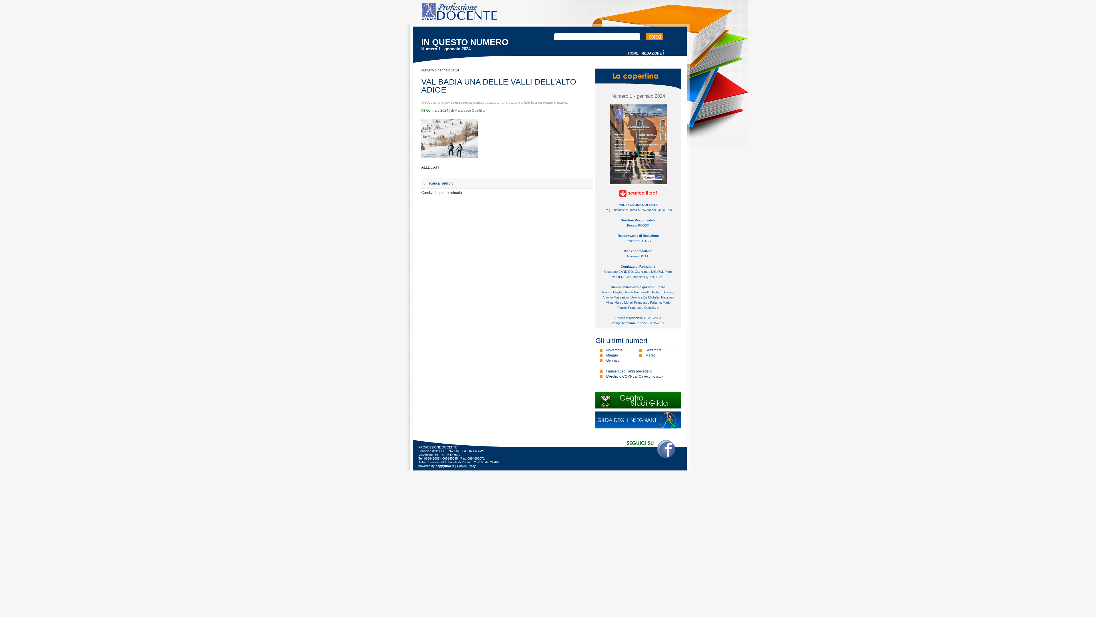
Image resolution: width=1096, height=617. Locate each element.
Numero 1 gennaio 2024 (440, 70)
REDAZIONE (652, 53)
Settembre (654, 350)
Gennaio (613, 360)
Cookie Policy (466, 466)
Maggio (612, 355)
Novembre (614, 350)
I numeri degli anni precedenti (629, 371)
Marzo (650, 355)
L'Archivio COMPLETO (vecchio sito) (634, 376)
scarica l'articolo (441, 183)
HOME (633, 53)
